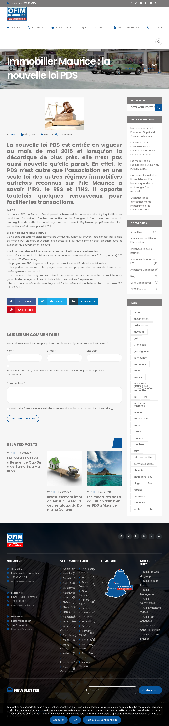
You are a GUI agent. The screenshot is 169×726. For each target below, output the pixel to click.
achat (137, 312)
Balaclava (69, 573)
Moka (69, 640)
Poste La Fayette (87, 584)
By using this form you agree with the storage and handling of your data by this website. (61, 408)
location (138, 412)
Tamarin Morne (87, 633)
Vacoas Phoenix (87, 664)
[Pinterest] (144, 536)
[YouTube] (141, 3)
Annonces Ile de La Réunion (144, 251)
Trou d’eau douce (87, 655)
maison (138, 431)
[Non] (165, 714)
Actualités (144, 232)
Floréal (69, 612)
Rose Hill (88, 621)
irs (145, 397)
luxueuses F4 (141, 418)
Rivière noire (87, 601)
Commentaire (16, 383)
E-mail (51, 350)
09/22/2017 (26, 453)
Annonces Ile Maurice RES (144, 261)
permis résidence (144, 464)
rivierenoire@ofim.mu (22, 605)
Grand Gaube (68, 628)
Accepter (58, 720)
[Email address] (151, 3)
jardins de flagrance (139, 404)
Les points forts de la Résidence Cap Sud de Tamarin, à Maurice (24, 464)
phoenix (138, 470)
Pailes (69, 653)
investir (138, 377)
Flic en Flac (69, 607)
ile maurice (140, 357)
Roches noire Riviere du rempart (87, 612)
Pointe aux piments (87, 570)
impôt (137, 370)
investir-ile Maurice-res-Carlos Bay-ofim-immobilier (144, 387)
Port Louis (88, 577)
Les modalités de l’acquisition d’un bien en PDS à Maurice (104, 501)
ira (135, 397)
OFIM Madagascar (144, 282)
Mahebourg (69, 635)
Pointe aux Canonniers (68, 669)
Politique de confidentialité (102, 720)
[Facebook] (131, 3)
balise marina (141, 325)
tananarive (140, 502)
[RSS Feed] (156, 3)
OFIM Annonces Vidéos (150, 610)
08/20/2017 (66, 492)
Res (150, 483)
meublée (139, 444)
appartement (142, 319)
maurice (139, 438)
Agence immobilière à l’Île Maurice (144, 240)
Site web (92, 350)
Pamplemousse (68, 661)
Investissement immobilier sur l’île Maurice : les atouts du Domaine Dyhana (64, 503)
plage (137, 483)
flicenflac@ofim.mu (21, 629)
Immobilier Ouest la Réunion (150, 627)
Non (75, 720)
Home (144, 64)
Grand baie (69, 621)
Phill (13, 134)
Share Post (25, 301)
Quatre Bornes (87, 593)
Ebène (69, 602)
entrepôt (139, 332)
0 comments (65, 134)
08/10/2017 (105, 492)
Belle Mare (69, 583)
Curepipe (69, 597)
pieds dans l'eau (143, 476)
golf (136, 338)
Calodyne (69, 592)
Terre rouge (88, 639)
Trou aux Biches (87, 646)
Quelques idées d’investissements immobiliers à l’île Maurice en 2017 (140, 203)
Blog (154, 64)
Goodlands (69, 616)
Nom (10, 350)
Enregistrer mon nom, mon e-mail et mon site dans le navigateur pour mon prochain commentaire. (56, 372)
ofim (136, 451)
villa (150, 509)
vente (137, 509)
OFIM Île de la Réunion (149, 583)
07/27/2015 (29, 134)
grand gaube (141, 351)
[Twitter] (136, 3)
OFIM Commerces (147, 601)
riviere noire (140, 496)
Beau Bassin (69, 578)
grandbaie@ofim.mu (22, 581)
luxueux (138, 425)
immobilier (140, 364)
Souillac (88, 626)
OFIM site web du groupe (149, 574)
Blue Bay (69, 588)
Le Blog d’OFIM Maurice (149, 636)
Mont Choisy (68, 646)
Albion (69, 568)
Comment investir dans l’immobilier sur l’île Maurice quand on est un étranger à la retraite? (144, 183)
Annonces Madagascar (144, 269)
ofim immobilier (143, 457)
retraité (138, 489)
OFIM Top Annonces (147, 618)
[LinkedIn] (146, 3)
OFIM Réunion (144, 289)
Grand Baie (140, 344)
